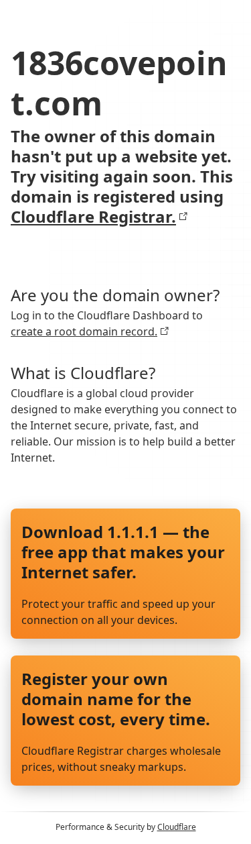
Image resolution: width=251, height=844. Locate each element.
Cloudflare (176, 827)
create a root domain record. (84, 331)
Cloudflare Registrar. (93, 217)
